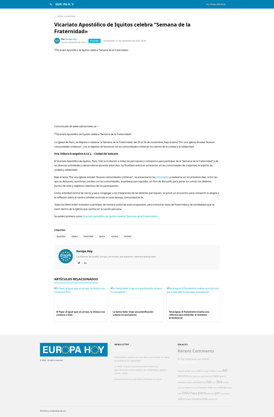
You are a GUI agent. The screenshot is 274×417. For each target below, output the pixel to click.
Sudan (188, 399)
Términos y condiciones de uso (53, 411)
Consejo (205, 371)
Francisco (208, 376)
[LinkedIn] (85, 262)
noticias (222, 387)
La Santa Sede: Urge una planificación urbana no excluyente (133, 313)
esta (202, 376)
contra (212, 371)
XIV (216, 399)
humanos (182, 382)
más (209, 387)
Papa (193, 393)
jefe (195, 382)
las (209, 381)
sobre (181, 399)
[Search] (51, 4)
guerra (222, 376)
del (224, 370)
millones (188, 388)
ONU (186, 393)
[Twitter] (78, 262)
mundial (195, 388)
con (198, 371)
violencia (211, 399)
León (214, 382)
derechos (183, 376)
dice (190, 376)
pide (212, 394)
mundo (203, 387)
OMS (179, 394)
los (219, 381)
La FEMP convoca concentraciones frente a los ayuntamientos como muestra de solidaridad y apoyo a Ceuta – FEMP (140, 370)
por (217, 393)
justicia (202, 382)
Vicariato (127, 236)
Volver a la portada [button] (64, 16)
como (193, 371)
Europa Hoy (71, 39)
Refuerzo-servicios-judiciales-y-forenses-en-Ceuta (138, 379)
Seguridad (225, 393)
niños (215, 388)
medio (226, 382)
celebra (74, 236)
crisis (218, 371)
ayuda (187, 371)
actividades (162, 177)
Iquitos (102, 236)
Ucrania (196, 399)
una (204, 398)
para (202, 392)
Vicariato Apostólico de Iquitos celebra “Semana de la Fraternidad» (120, 216)
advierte (181, 371)
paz (208, 393)
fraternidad (88, 236)
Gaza (216, 376)
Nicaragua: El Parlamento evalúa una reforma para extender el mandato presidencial (189, 314)
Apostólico (61, 236)
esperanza (196, 376)
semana (114, 236)
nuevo (229, 388)
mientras (181, 388)
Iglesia (190, 382)
